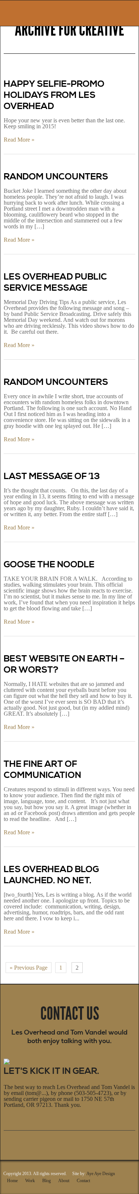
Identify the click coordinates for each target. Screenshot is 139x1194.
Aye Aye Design (100, 1173)
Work (30, 1180)
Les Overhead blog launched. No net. (51, 875)
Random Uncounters (56, 176)
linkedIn (40, 1142)
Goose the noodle (49, 564)
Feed (51, 1142)
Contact (83, 1180)
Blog (46, 1180)
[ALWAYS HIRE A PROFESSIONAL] (27, 11)
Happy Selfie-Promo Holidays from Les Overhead (54, 95)
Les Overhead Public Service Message (55, 282)
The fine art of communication (42, 770)
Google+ (8, 1142)
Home (12, 1180)
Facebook (18, 1142)
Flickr (29, 1142)
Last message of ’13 (52, 476)
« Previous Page (28, 967)
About (63, 1180)
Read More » (19, 140)
